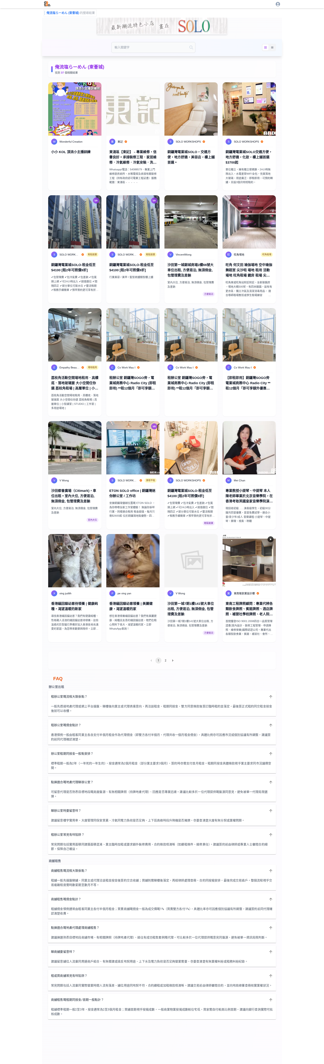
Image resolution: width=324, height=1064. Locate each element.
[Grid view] (265, 47)
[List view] (272, 47)
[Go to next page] (173, 660)
